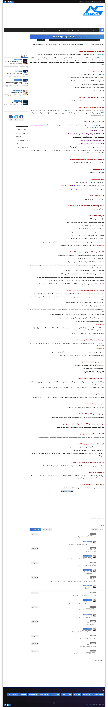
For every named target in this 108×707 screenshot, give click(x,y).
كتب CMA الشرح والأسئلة (16, 92)
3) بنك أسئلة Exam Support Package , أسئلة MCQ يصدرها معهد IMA (88, 137)
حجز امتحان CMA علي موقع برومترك (48, 284)
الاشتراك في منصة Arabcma (36, 125)
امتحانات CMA (86, 695)
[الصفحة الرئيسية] (101, 30)
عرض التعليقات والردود (35, 529)
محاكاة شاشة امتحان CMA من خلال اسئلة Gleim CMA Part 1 (13, 62)
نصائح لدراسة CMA (12, 695)
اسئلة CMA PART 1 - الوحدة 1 (14, 73)
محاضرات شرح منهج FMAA (67, 491)
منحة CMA (22, 695)
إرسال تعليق (34, 534)
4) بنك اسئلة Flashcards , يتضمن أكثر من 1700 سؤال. (92, 140)
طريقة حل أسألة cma (21, 147)
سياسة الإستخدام (95, 1)
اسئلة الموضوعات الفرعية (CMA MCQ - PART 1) (14, 83)
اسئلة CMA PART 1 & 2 (52, 30)
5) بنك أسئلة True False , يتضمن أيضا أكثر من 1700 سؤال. (91, 144)
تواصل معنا (88, 1)
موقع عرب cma (89, 704)
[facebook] (13, 2)
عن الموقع (82, 1)
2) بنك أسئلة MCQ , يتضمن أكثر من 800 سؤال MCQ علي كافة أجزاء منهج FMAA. (86, 134)
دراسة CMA (86, 30)
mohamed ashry (87, 541)
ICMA (67, 255)
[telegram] (11, 2)
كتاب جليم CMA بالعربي (77, 30)
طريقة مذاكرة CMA (22, 130)
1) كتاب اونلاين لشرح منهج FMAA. (96, 130)
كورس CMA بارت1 (54, 695)
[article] (84, 510)
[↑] (54, 703)
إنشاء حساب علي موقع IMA (67, 245)
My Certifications (67, 466)
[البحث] (5, 2)
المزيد (43, 30)
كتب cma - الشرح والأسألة (20, 144)
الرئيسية (101, 1)
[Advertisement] (31, 15)
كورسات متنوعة (43, 695)
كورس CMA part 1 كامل (64, 30)
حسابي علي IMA (69, 315)
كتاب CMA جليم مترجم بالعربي (19, 140)
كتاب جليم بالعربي (66, 695)
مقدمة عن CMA (94, 30)
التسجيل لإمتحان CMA (97, 695)
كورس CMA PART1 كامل (21, 133)
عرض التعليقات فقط (46, 529)
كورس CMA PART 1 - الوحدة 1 (14, 103)
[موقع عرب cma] (93, 10)
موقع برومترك (91, 255)
